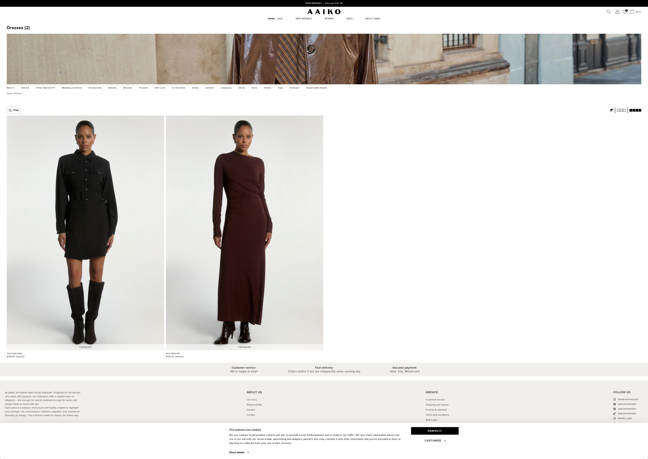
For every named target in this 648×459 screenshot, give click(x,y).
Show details (237, 452)
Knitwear (295, 88)
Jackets (209, 88)
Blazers (113, 88)
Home (9, 93)
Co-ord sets (178, 88)
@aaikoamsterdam (628, 399)
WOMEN (329, 18)
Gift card (160, 88)
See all (25, 88)
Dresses (17, 93)
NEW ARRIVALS (304, 18)
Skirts (241, 88)
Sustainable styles (316, 88)
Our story (252, 399)
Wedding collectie (72, 88)
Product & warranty (436, 409)
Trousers (143, 88)
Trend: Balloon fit (45, 88)
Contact (251, 414)
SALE (280, 18)
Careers (251, 409)
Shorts (267, 88)
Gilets (195, 88)
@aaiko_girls (625, 418)
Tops (280, 88)
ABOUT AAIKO (373, 18)
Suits (254, 88)
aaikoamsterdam (627, 404)
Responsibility (254, 404)
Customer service (435, 399)
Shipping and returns (437, 404)
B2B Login (431, 419)
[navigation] (254, 413)
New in (10, 88)
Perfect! (435, 430)
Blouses (128, 88)
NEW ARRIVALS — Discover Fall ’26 (324, 3)
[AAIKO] (324, 12)
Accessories (95, 88)
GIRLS (349, 18)
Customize (433, 440)
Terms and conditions (437, 414)
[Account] (616, 12)
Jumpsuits (226, 88)
